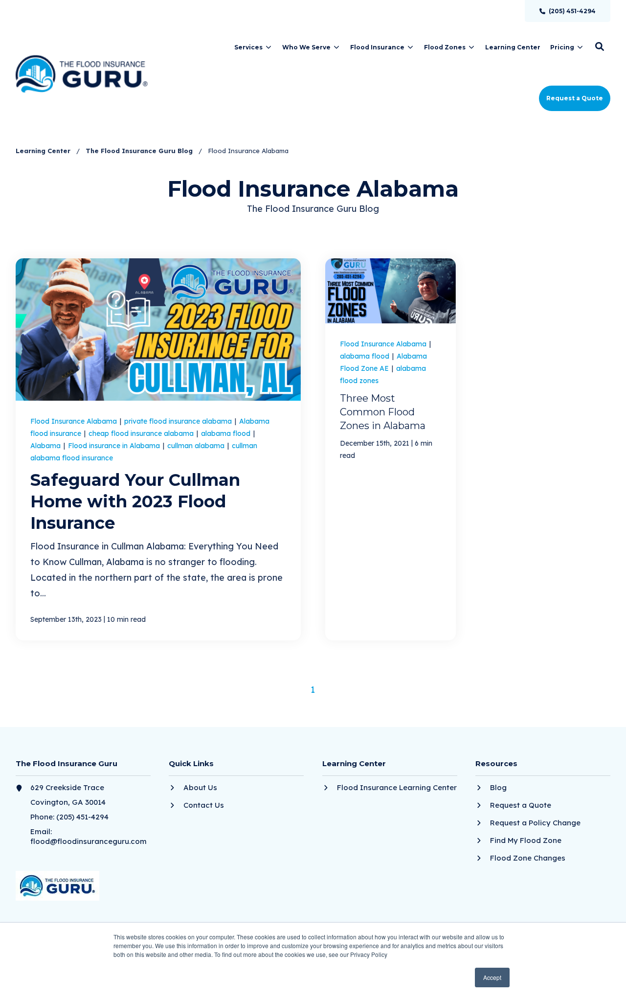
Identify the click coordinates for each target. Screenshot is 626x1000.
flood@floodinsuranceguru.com (88, 841)
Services (248, 47)
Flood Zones (445, 47)
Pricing (562, 47)
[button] (599, 46)
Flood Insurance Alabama (74, 421)
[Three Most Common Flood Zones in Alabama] (390, 449)
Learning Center (44, 151)
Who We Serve (306, 47)
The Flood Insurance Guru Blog (140, 151)
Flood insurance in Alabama (115, 445)
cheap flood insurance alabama (142, 433)
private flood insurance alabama (179, 421)
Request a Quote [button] (574, 98)
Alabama (46, 445)
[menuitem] (567, 11)
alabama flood (226, 433)
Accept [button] (492, 977)
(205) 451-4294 (82, 816)
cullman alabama (196, 445)
